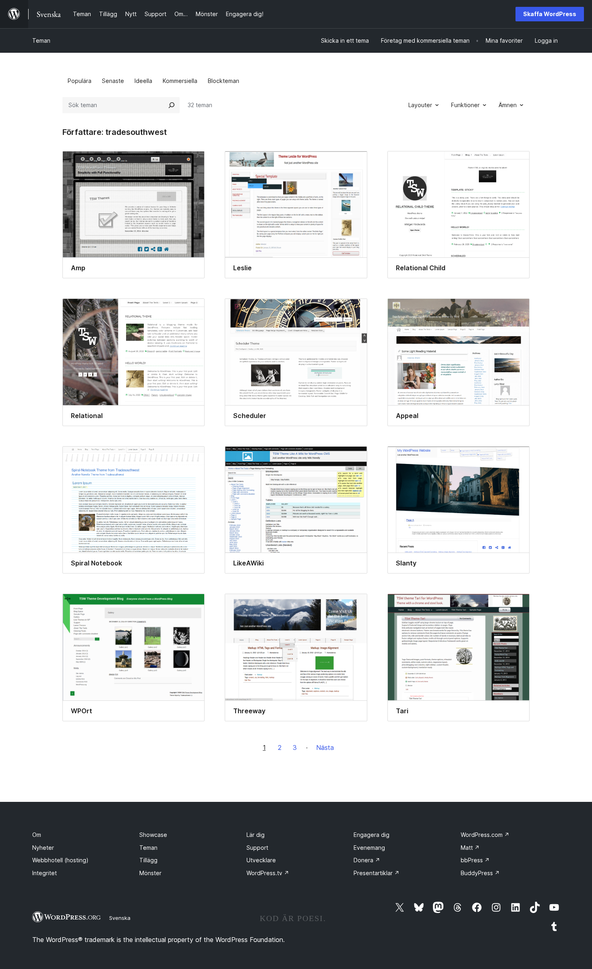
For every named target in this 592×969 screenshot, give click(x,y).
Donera (367, 860)
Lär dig (255, 834)
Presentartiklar (376, 873)
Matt (470, 847)
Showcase (153, 834)
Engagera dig (371, 834)
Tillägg (148, 860)
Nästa (325, 747)
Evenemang (369, 847)
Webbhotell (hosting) (60, 860)
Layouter (420, 104)
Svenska (119, 918)
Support (257, 847)
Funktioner (465, 104)
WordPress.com (485, 834)
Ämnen (508, 104)
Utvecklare (261, 860)
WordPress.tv (267, 873)
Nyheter (43, 847)
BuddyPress (480, 873)
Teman (41, 40)
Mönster (150, 873)
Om (36, 834)
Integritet (44, 873)
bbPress (475, 860)
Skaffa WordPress (549, 13)
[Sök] (172, 105)
